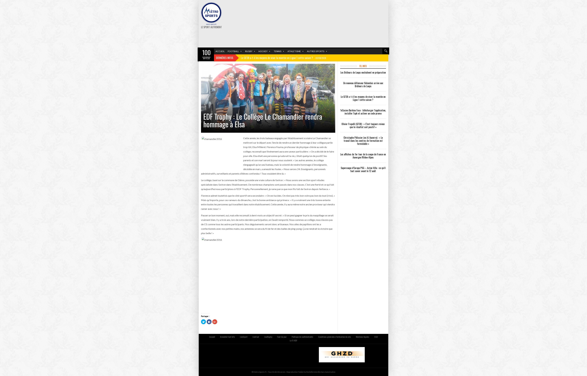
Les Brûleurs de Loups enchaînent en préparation (363, 72)
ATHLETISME (294, 51)
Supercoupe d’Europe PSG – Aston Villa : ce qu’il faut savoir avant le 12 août (363, 169)
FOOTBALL (233, 51)
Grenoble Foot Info (227, 336)
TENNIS (277, 51)
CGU (376, 336)
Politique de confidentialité (302, 336)
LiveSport (243, 336)
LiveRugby (268, 336)
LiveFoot (256, 336)
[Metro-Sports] (211, 13)
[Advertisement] (326, 23)
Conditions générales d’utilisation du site (334, 336)
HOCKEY (263, 51)
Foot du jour (282, 336)
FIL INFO (363, 66)
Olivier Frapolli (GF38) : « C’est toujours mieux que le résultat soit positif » (363, 125)
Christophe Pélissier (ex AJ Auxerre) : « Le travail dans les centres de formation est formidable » (363, 141)
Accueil (212, 336)
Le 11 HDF (293, 340)
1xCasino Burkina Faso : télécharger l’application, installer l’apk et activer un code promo (363, 111)
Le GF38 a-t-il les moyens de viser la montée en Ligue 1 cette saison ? (363, 98)
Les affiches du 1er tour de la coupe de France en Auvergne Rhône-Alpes (363, 155)
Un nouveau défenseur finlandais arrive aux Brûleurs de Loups (363, 84)
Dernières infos (224, 58)
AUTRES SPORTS (315, 51)
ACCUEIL (220, 51)
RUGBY (248, 51)
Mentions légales (362, 336)
